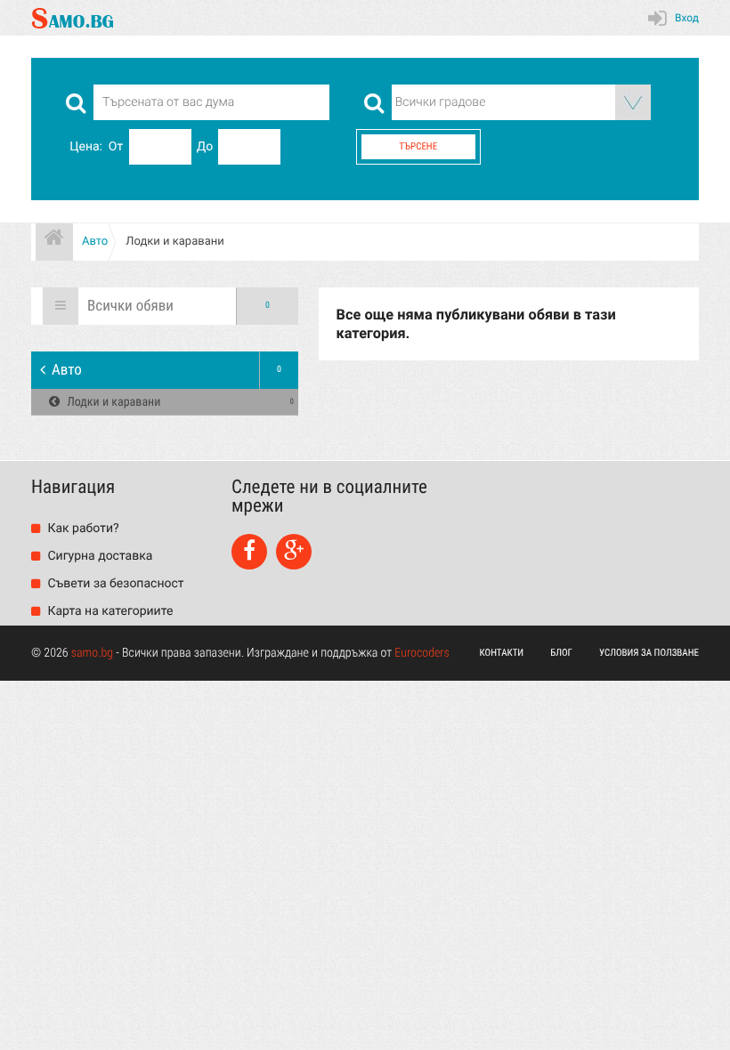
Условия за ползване (649, 652)
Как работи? (82, 528)
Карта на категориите (109, 611)
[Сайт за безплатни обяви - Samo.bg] (72, 18)
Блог (561, 652)
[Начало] (54, 242)
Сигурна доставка (98, 556)
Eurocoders (422, 653)
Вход (687, 18)
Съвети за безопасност (114, 584)
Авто (166, 370)
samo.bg (92, 653)
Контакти (502, 652)
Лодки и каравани (179, 402)
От (116, 147)
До (205, 147)
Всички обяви (178, 306)
